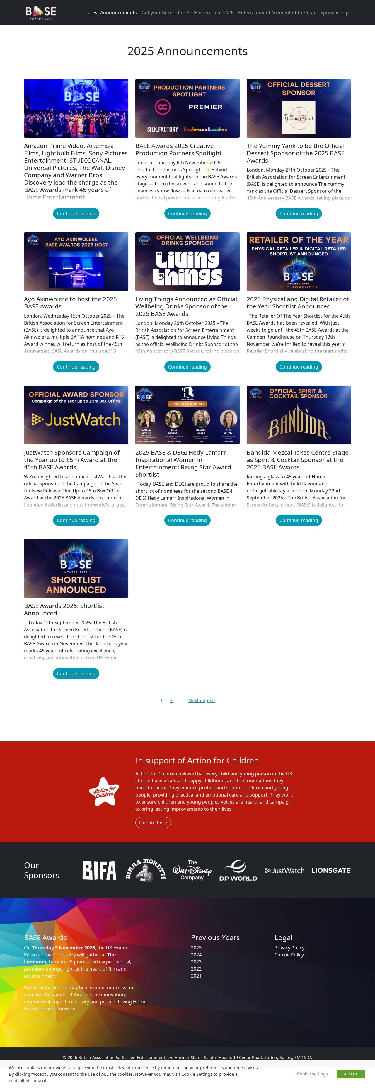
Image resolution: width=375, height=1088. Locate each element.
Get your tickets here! (165, 12)
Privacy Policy (289, 947)
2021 (196, 976)
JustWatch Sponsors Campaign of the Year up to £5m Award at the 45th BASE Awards (72, 459)
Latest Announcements (111, 12)
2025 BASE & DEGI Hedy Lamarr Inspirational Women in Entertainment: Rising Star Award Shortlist (183, 463)
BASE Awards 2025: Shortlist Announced (64, 609)
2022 (196, 969)
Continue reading (76, 213)
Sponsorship (335, 12)
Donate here (153, 822)
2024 (196, 954)
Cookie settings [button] (312, 1074)
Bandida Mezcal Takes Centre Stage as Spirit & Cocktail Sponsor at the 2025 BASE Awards (298, 459)
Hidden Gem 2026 (213, 12)
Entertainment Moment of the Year (277, 12)
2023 (196, 962)
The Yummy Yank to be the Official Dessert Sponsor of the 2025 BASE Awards (296, 152)
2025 (196, 947)
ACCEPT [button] (350, 1074)
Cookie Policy (289, 954)
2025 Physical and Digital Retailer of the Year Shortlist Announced (298, 302)
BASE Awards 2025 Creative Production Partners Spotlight (178, 149)
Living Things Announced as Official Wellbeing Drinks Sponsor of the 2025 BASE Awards (186, 306)
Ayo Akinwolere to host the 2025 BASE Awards (70, 302)
